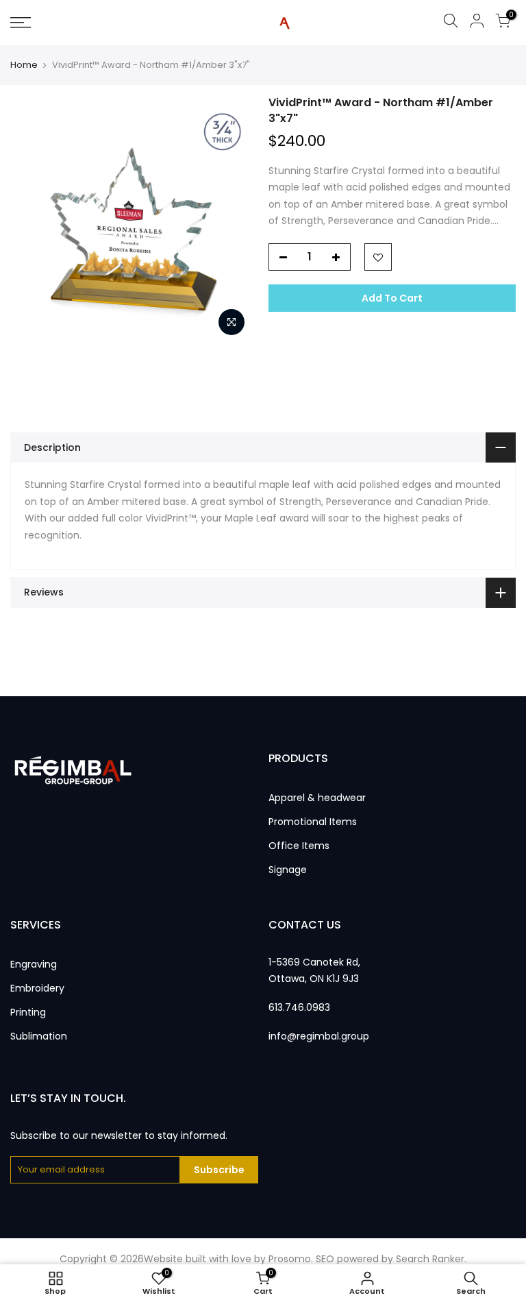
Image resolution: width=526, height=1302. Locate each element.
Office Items (298, 845)
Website (163, 1259)
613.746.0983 (299, 1007)
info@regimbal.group (318, 1036)
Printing (28, 1012)
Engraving (33, 964)
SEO (325, 1259)
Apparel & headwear (317, 797)
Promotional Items (312, 821)
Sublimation (38, 1036)
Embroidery (37, 988)
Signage (287, 869)
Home (24, 65)
